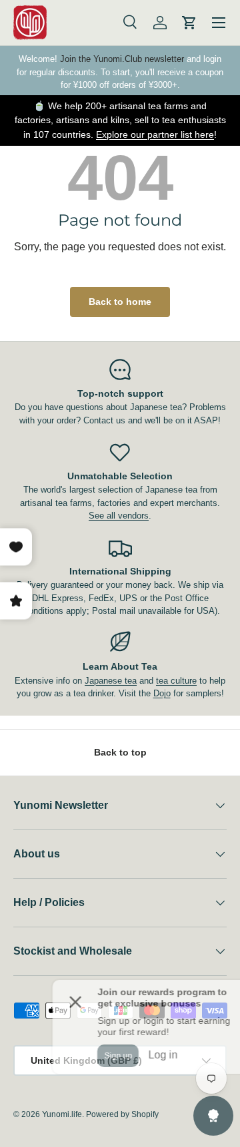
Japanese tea (111, 681)
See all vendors (119, 516)
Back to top (120, 752)
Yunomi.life (62, 1114)
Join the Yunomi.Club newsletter (122, 59)
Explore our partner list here (155, 134)
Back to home (120, 301)
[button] (189, 22)
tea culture (176, 681)
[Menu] (218, 22)
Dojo (162, 693)
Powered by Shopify (122, 1114)
